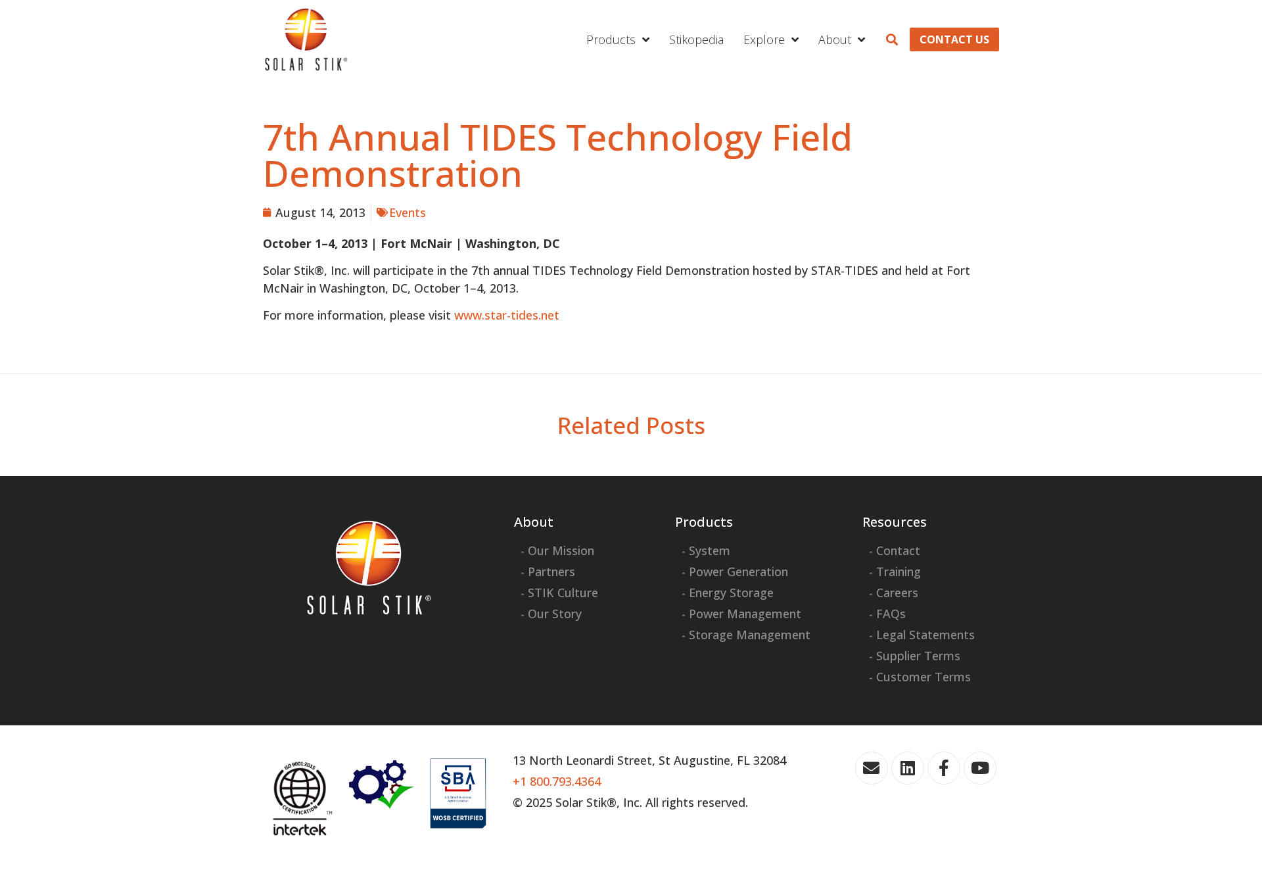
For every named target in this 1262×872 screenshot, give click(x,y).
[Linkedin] (907, 768)
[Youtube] (980, 768)
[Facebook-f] (943, 768)
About (834, 39)
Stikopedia (696, 39)
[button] (892, 39)
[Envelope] (871, 768)
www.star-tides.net (506, 315)
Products (611, 39)
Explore (764, 39)
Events (407, 212)
